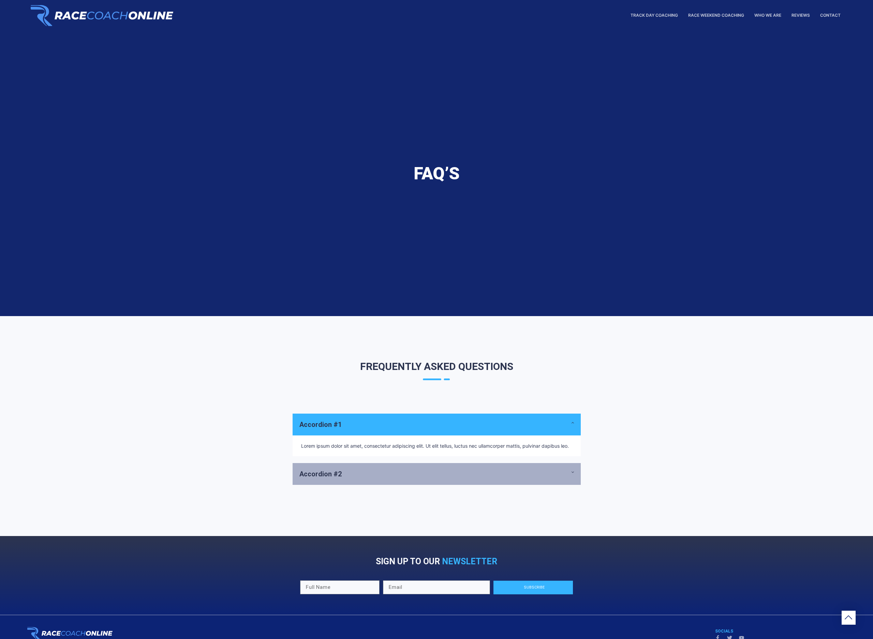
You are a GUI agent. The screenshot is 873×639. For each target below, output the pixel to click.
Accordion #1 (320, 424)
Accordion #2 (320, 474)
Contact (830, 15)
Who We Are (767, 15)
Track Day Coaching (654, 15)
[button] (437, 424)
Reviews (800, 15)
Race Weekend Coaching (716, 15)
